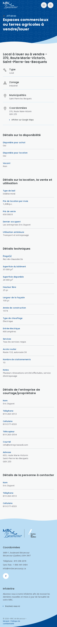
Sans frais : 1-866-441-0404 (15, 564)
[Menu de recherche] (50, 5)
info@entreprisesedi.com (15, 444)
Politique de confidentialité (11, 622)
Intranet (6, 621)
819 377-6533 (10, 424)
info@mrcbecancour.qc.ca (14, 568)
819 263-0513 (10, 413)
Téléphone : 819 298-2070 (14, 561)
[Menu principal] (44, 5)
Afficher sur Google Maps (22, 119)
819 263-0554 (10, 434)
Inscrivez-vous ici (12, 606)
